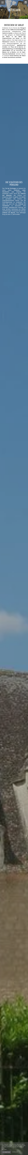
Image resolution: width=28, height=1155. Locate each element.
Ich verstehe (6, 1152)
